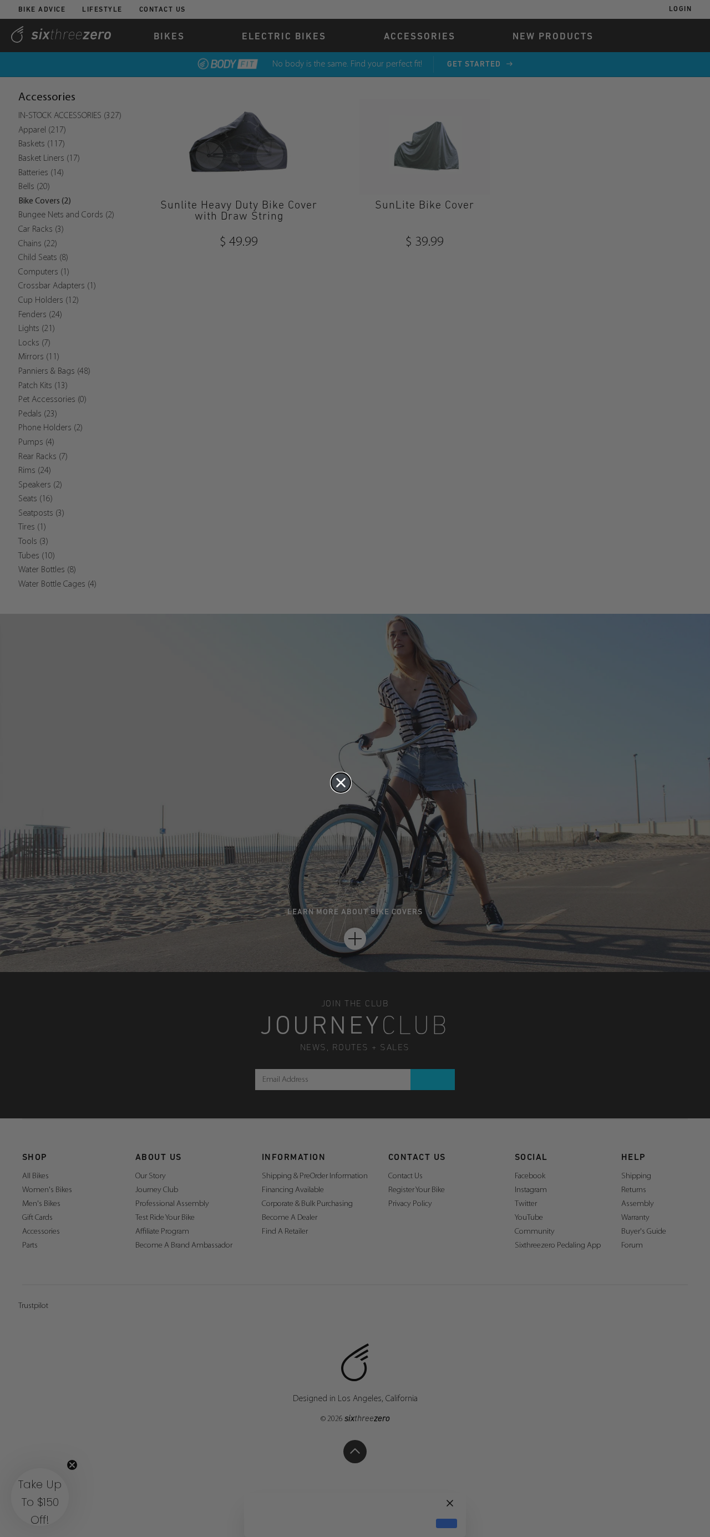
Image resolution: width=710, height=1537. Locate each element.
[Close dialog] (341, 782)
